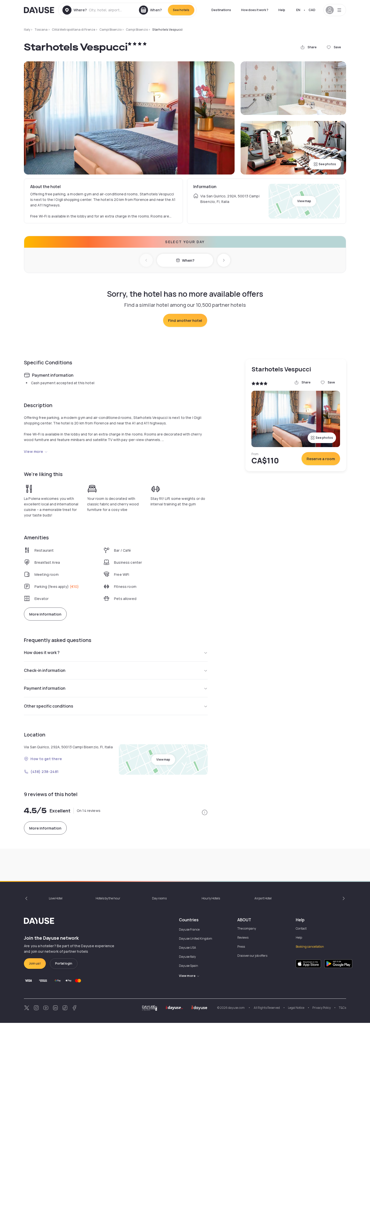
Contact (301, 928)
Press (241, 946)
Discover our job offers (252, 955)
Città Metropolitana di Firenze (73, 29)
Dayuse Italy (187, 956)
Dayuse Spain (188, 966)
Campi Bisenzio (110, 29)
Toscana (41, 29)
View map (304, 201)
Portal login (63, 963)
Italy (27, 29)
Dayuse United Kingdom (195, 938)
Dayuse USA (187, 947)
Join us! (35, 963)
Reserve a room (321, 458)
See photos (327, 164)
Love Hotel (55, 898)
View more (33, 451)
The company (246, 928)
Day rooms (159, 898)
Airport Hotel (263, 898)
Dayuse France (189, 929)
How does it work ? (254, 10)
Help (281, 10)
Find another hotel (185, 320)
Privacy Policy (321, 1008)
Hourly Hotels (211, 898)
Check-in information (44, 670)
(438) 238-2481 (44, 771)
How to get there (46, 758)
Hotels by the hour (108, 898)
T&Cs (342, 1008)
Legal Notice (296, 1008)
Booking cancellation (310, 946)
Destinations (221, 10)
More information (45, 614)
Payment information (44, 688)
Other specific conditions (48, 706)
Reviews (242, 937)
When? (188, 260)
